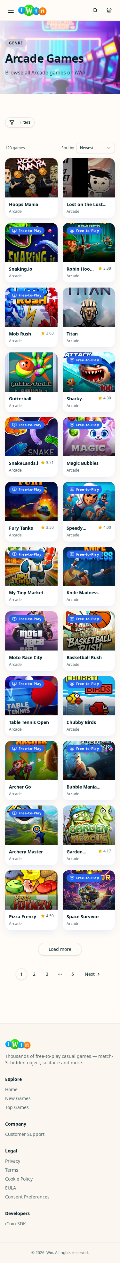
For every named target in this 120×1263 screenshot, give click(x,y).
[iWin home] (32, 10)
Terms (11, 1170)
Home (11, 1089)
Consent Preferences (27, 1197)
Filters (25, 122)
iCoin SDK (15, 1224)
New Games (18, 1098)
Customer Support (24, 1134)
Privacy (12, 1161)
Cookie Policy (19, 1179)
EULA (10, 1188)
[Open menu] (11, 10)
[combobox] (95, 148)
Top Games (17, 1107)
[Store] (109, 10)
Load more (60, 949)
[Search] (95, 10)
